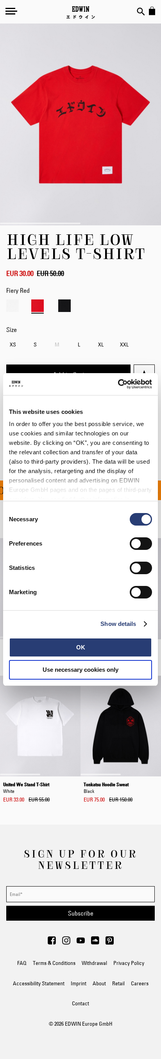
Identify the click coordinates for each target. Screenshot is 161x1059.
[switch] (141, 544)
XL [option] (101, 344)
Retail (118, 983)
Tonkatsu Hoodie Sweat (106, 787)
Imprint (78, 983)
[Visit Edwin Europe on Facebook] (52, 942)
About (99, 983)
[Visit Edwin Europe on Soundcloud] (95, 942)
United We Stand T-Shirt (26, 787)
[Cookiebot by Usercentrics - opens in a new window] (118, 384)
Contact (80, 1003)
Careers (139, 983)
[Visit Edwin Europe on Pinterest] (110, 942)
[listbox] (80, 345)
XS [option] (13, 344)
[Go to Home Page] (80, 12)
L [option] (79, 344)
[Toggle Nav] (11, 11)
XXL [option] (124, 344)
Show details (118, 623)
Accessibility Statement (38, 983)
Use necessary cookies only (80, 669)
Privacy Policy (128, 963)
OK (80, 647)
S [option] (35, 344)
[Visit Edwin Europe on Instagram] (66, 942)
